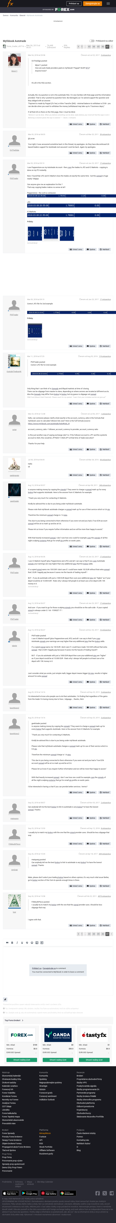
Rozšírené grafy (46, 1154)
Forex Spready (8, 1133)
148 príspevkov (105, 485)
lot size (91, 673)
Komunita (43, 1076)
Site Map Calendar (45, 1182)
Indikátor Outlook (47, 1099)
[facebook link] (97, 1193)
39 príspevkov (105, 134)
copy (69, 167)
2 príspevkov (106, 803)
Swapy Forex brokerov (12, 1140)
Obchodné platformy (86, 1103)
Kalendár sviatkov (10, 1086)
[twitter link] (105, 1193)
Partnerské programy (86, 1093)
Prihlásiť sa (74, 3)
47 (107, 46)
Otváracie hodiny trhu (11, 1079)
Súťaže (42, 1089)
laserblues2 (14, 708)
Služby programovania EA (88, 1089)
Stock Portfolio (45, 1147)
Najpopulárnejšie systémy (50, 1082)
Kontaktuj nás (83, 1140)
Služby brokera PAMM (86, 1096)
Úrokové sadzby (9, 1082)
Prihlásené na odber (104, 41)
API (40, 1140)
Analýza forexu (9, 1103)
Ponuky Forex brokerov (12, 1137)
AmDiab (14, 870)
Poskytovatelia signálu (86, 1086)
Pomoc (80, 1137)
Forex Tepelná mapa (11, 1117)
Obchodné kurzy (84, 1113)
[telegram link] (112, 1193)
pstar (14, 430)
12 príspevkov (105, 630)
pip (108, 509)
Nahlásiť (106, 124)
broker (56, 394)
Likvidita (5, 1110)
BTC (87, 68)
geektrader (14, 501)
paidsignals (14, 475)
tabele (14, 646)
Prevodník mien (9, 1123)
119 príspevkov (105, 356)
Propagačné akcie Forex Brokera (16, 1147)
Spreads (55, 389)
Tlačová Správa (9, 1150)
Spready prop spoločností (13, 1164)
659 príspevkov (105, 854)
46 (103, 46)
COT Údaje (6, 1106)
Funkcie (42, 1137)
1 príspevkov (106, 414)
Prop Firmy (7, 1157)
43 (89, 46)
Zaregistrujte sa (92, 3)
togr (14, 912)
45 (98, 46)
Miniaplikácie (45, 1133)
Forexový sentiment (48, 1096)
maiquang (14, 818)
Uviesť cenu (77, 124)
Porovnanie (7, 1171)
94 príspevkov (105, 460)
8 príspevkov (106, 828)
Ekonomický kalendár (11, 1076)
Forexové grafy (45, 1093)
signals (63, 489)
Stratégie (43, 1086)
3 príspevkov (106, 55)
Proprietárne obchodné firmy (89, 1079)
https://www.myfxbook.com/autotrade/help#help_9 (48, 424)
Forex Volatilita (8, 1093)
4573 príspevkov (104, 896)
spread (99, 176)
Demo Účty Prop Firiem (12, 1167)
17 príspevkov (105, 163)
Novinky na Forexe (10, 1099)
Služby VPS (82, 1082)
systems (43, 541)
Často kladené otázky (86, 1133)
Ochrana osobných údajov (19, 1184)
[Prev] (78, 47)
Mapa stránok (30, 1183)
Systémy (43, 1079)
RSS (41, 1143)
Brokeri (80, 1076)
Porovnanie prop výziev (12, 1161)
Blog (79, 1150)
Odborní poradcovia (85, 1106)
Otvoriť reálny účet (21, 1060)
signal (39, 569)
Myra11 (14, 71)
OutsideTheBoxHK (14, 371)
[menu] (108, 3)
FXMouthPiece (14, 844)
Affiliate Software (46, 1150)
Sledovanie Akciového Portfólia (90, 1117)
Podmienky (7, 1182)
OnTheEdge (14, 150)
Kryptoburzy (82, 1110)
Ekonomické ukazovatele (13, 1120)
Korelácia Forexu (9, 1096)
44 (94, 46)
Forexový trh (7, 1089)
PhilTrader (14, 178)
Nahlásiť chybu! (83, 1143)
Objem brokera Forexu (12, 1143)
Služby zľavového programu (89, 1099)
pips (65, 515)
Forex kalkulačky (9, 1113)
